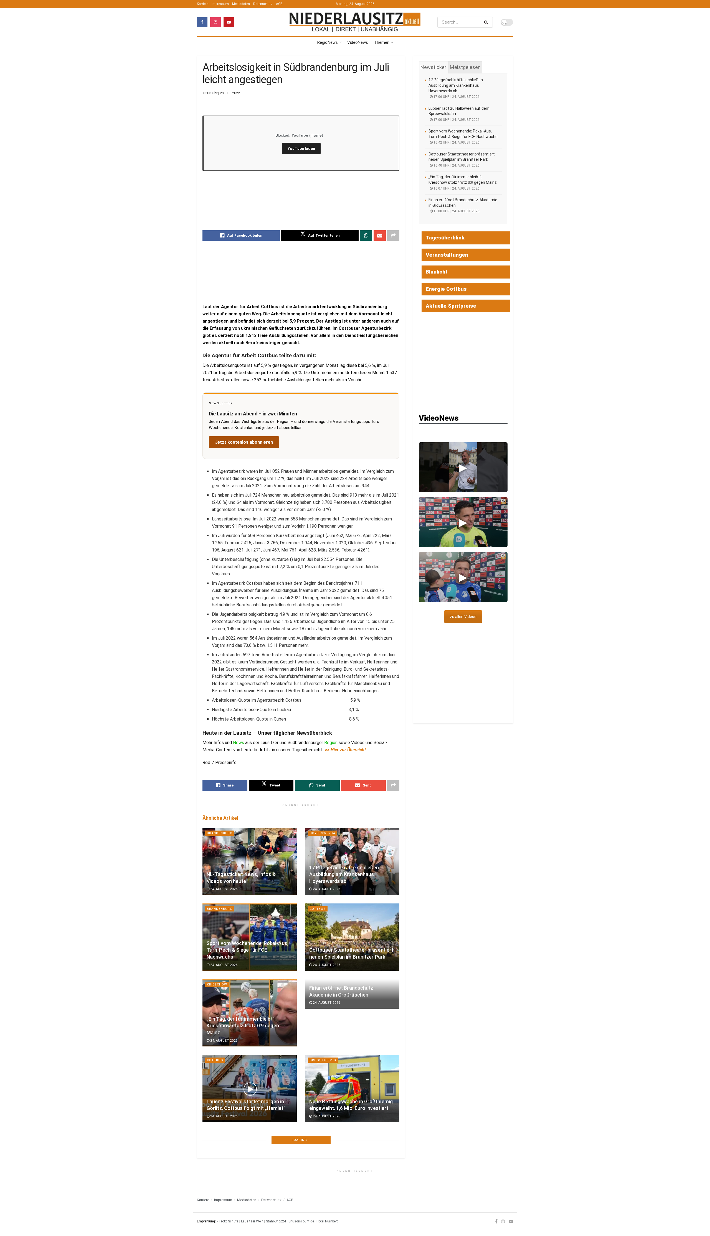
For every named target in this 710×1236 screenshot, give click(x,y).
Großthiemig (323, 1060)
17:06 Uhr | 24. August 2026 (456, 97)
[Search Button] (487, 22)
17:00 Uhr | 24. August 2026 (456, 120)
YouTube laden (301, 148)
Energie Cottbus (446, 289)
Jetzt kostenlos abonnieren (244, 442)
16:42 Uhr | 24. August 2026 (456, 142)
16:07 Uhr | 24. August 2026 (456, 188)
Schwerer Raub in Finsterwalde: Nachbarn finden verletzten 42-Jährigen (242, 1185)
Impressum (220, 4)
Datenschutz (263, 4)
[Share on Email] (380, 235)
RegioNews (327, 42)
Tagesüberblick (445, 237)
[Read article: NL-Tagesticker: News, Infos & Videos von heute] (249, 861)
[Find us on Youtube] (229, 22)
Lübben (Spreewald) (226, 1220)
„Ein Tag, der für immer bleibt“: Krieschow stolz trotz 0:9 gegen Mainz (243, 1025)
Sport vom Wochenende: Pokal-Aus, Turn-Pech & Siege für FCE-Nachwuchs (247, 950)
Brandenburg (219, 833)
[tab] (433, 67)
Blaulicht (437, 272)
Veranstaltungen (447, 255)
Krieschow (217, 984)
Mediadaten (241, 4)
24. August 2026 (223, 889)
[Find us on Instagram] (215, 22)
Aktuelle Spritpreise (451, 306)
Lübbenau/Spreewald (330, 1144)
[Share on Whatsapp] (366, 235)
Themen (381, 42)
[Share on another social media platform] (393, 235)
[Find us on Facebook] (202, 22)
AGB (279, 4)
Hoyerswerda (322, 833)
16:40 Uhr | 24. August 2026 (456, 165)
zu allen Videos (463, 616)
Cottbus (318, 909)
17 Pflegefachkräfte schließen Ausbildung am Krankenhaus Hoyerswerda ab (344, 874)
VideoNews (357, 42)
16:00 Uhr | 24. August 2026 (456, 211)
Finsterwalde (220, 1144)
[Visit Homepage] (355, 22)
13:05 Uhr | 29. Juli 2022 (221, 93)
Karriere (202, 4)
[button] (463, 467)
